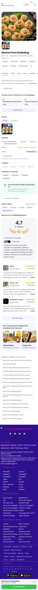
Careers (12, 560)
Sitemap (20, 553)
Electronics (5, 448)
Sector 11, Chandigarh (10, 508)
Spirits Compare (16, 550)
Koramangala (7, 498)
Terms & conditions (12, 198)
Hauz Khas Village (9, 516)
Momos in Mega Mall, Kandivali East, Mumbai (16, 367)
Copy (24, 142)
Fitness (33, 445)
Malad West (7, 513)
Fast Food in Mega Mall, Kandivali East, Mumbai (17, 371)
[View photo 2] (6, 45)
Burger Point (23, 527)
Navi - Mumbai (8, 484)
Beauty (13, 445)
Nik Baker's (6, 529)
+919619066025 (31, 152)
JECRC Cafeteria (24, 534)
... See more (31, 83)
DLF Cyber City (8, 503)
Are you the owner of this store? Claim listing (15, 159)
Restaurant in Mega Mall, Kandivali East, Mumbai (17, 360)
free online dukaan (23, 429)
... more (32, 277)
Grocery (27, 445)
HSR (4, 500)
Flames (21, 529)
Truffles (5, 524)
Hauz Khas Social (24, 542)
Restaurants (5, 445)
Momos (5, 167)
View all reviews (17, 318)
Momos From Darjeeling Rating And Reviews (16, 407)
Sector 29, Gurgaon (25, 500)
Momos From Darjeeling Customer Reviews (15, 404)
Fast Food (13, 167)
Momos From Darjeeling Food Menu (13, 415)
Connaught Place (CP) (26, 513)
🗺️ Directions (23, 66)
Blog (30, 547)
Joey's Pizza (7, 539)
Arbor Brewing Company (11, 527)
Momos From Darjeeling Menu (11, 411)
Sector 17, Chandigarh (26, 505)
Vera (5, 560)
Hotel (12, 448)
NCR (20, 479)
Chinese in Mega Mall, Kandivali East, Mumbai (16, 375)
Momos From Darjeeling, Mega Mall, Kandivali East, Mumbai (18, 395)
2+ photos (31, 38)
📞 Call (4, 66)
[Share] (32, 66)
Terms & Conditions (10, 553)
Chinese (22, 167)
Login (26, 4)
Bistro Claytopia (24, 524)
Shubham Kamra (16, 300)
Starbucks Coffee (9, 537)
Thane (21, 484)
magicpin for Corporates (24, 556)
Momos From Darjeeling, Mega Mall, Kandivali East (17, 382)
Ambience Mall (24, 503)
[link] (12, 102)
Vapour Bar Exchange (10, 534)
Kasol (5, 489)
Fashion (20, 445)
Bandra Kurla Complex (10, 510)
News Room (7, 547)
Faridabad (22, 477)
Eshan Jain (14, 283)
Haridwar (22, 489)
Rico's (21, 539)
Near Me (6, 550)
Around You (24, 547)
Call (34, 582)
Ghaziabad (6, 477)
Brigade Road (23, 498)
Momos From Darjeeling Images (12, 418)
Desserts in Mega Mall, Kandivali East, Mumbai (16, 378)
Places (27, 553)
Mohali (5, 482)
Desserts (30, 167)
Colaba (21, 510)
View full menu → (31, 204)
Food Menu (14, 120)
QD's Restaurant (8, 542)
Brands (12, 556)
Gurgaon (22, 472)
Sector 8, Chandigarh (10, 505)
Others (14, 571)
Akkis (12, 266)
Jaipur (5, 479)
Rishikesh (6, 487)
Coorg (21, 487)
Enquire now (20, 587)
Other (26, 448)
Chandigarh (23, 474)
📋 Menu (13, 66)
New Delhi (6, 472)
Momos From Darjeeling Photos (12, 391)
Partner (6, 556)
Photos (5, 120)
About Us (16, 547)
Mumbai (21, 482)
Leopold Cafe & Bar (25, 537)
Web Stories (21, 560)
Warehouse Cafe (24, 532)
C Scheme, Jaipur (25, 508)
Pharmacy (19, 448)
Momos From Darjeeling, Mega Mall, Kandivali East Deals (17, 386)
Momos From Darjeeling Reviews (12, 400)
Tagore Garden (24, 516)
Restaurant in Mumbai (9, 364)
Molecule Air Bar (8, 532)
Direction (33, 142)
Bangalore (6, 474)
